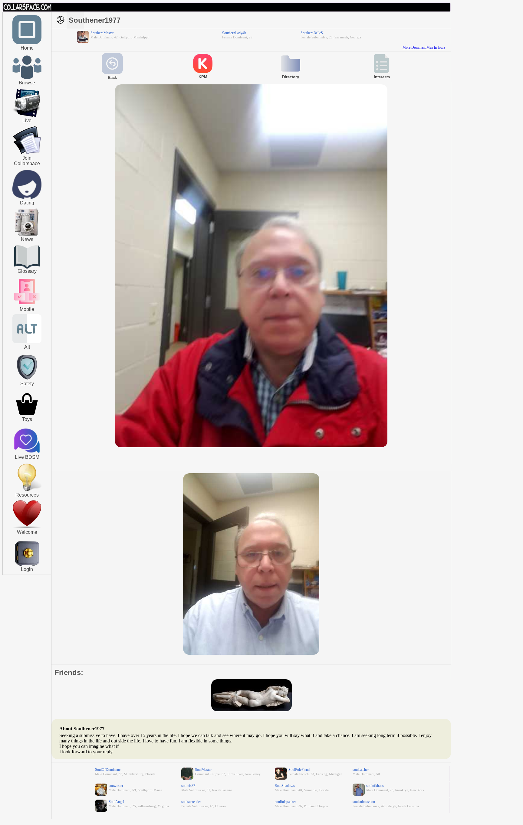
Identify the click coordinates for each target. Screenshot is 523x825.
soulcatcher (361, 770)
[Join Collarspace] (27, 141)
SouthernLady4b (234, 33)
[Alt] (26, 342)
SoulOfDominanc (107, 770)
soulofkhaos (375, 786)
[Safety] (26, 380)
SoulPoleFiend (299, 770)
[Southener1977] (251, 446)
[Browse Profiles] (26, 305)
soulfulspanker (285, 802)
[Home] (26, 43)
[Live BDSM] (27, 441)
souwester (116, 786)
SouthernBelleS (312, 33)
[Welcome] (26, 527)
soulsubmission (364, 802)
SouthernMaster (101, 33)
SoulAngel (116, 802)
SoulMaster (203, 770)
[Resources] (26, 490)
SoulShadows (285, 786)
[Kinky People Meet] (26, 198)
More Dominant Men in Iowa (424, 47)
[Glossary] (27, 257)
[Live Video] (26, 116)
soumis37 (188, 786)
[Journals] (26, 235)
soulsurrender (191, 802)
